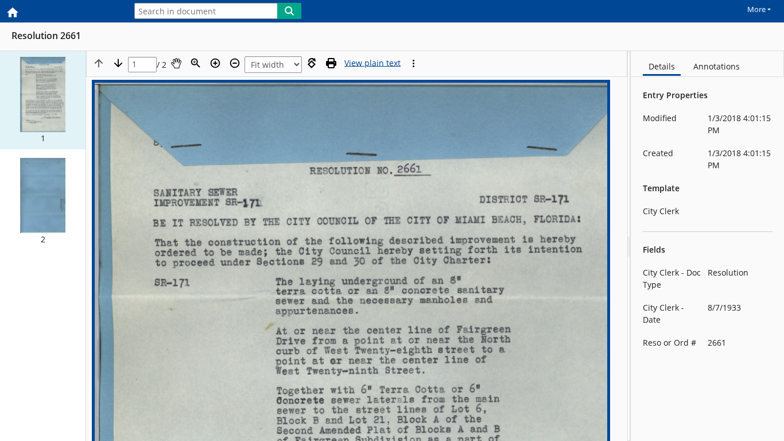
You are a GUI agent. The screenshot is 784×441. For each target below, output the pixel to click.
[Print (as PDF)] (331, 63)
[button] (43, 100)
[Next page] (118, 63)
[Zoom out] (234, 63)
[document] (707, 246)
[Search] (289, 11)
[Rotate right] (311, 63)
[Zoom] (195, 63)
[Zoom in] (215, 63)
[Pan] (176, 63)
